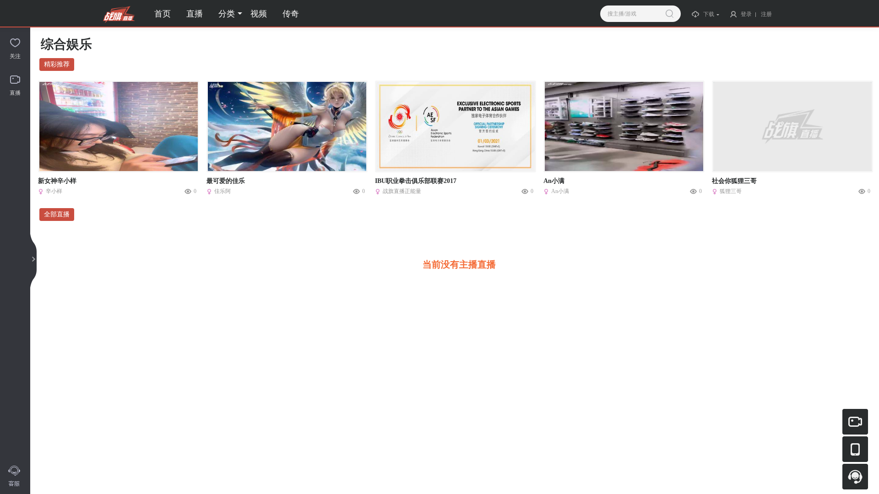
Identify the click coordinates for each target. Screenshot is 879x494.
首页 (162, 13)
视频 (258, 13)
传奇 (290, 13)
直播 (194, 13)
